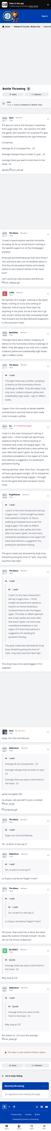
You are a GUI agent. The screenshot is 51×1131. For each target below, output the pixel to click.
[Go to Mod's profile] (4, 732)
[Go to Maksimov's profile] (4, 749)
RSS (38, 1114)
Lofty (11, 292)
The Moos (13, 233)
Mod (11, 731)
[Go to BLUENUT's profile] (4, 950)
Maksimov (14, 748)
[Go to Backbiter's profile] (4, 333)
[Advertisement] (25, 56)
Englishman (14, 494)
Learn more (5, 4)
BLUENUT (13, 949)
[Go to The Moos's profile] (4, 234)
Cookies (28, 1114)
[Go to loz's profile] (4, 427)
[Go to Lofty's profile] (4, 293)
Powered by (26, 1119)
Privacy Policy (16, 1114)
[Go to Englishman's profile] (4, 495)
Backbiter (13, 332)
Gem (9, 102)
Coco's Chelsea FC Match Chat (28, 104)
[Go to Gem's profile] (3, 103)
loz (10, 426)
